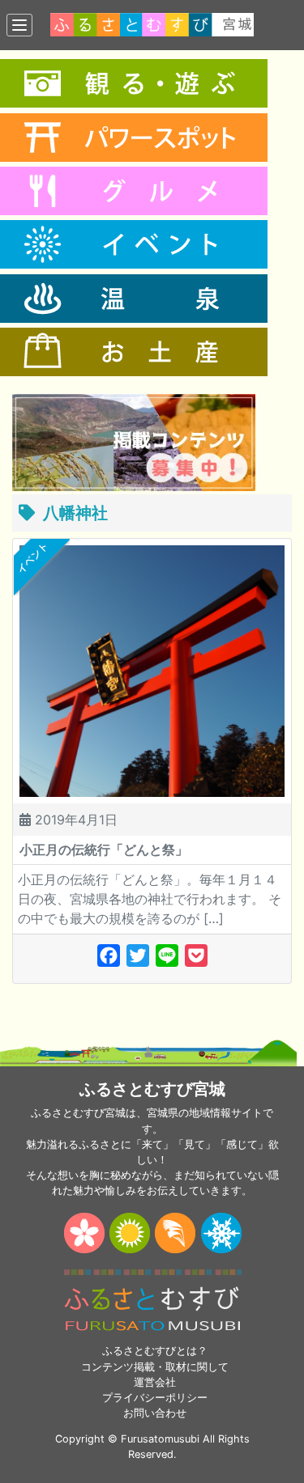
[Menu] (19, 25)
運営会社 (154, 1382)
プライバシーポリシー (154, 1398)
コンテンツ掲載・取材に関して (154, 1367)
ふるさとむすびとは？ (154, 1351)
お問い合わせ (154, 1413)
